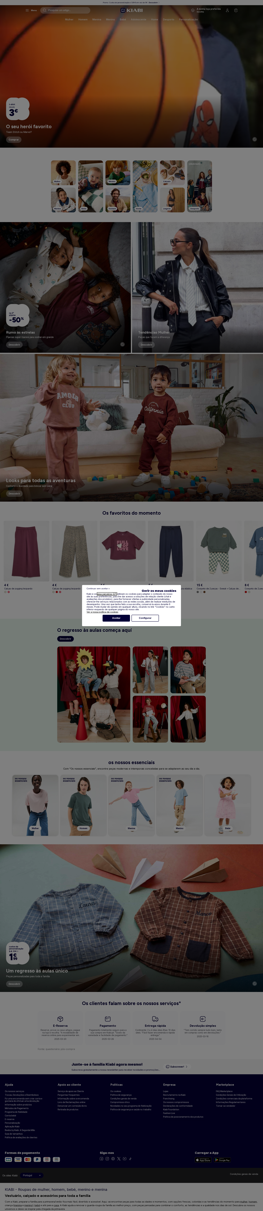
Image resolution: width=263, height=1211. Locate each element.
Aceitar (116, 618)
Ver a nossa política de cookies (102, 612)
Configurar (145, 618)
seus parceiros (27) (107, 594)
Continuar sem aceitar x (98, 588)
